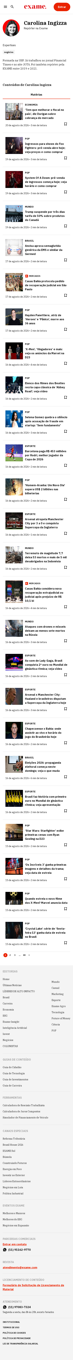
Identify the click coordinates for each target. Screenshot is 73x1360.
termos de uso (11, 1327)
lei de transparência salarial (20, 1343)
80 (24, 955)
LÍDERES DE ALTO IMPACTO (19, 991)
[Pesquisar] (12, 7)
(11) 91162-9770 (19, 1249)
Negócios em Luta (13, 1187)
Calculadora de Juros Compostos (21, 1111)
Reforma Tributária (14, 1138)
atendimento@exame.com (20, 1267)
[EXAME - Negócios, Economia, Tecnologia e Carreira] (35, 7)
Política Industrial (13, 1193)
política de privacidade (17, 1338)
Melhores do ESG (12, 1219)
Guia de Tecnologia (14, 1073)
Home (6, 979)
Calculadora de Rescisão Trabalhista (24, 1105)
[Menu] (5, 7)
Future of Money (61, 1018)
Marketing (58, 994)
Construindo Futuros (15, 1163)
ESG (5, 1015)
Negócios (8, 1040)
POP (54, 1030)
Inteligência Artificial (15, 1027)
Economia (8, 1009)
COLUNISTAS (10, 1046)
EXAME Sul (9, 1150)
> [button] (29, 955)
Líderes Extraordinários (17, 1181)
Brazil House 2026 (13, 1144)
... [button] (20, 955)
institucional (11, 1322)
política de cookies (14, 1333)
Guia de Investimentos (15, 1079)
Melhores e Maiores (14, 1213)
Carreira (8, 1003)
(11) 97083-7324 (19, 1307)
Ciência (56, 1024)
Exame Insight (11, 1021)
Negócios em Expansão (16, 1225)
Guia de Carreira (12, 1085)
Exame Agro (59, 1006)
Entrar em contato (15, 1244)
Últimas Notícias (12, 985)
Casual (55, 988)
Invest (6, 1034)
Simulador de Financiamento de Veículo (25, 1117)
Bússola (7, 1157)
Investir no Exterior (14, 1175)
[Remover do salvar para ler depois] (65, 124)
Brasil (6, 997)
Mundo (56, 981)
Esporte (56, 1000)
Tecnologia (58, 1012)
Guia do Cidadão (12, 1067)
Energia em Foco (12, 1169)
